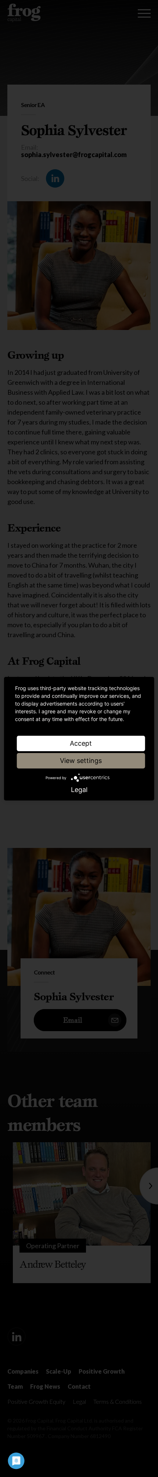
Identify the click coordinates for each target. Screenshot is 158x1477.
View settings (81, 760)
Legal (79, 790)
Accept (81, 743)
